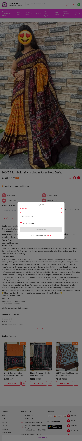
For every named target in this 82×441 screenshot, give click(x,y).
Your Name (25, 208)
